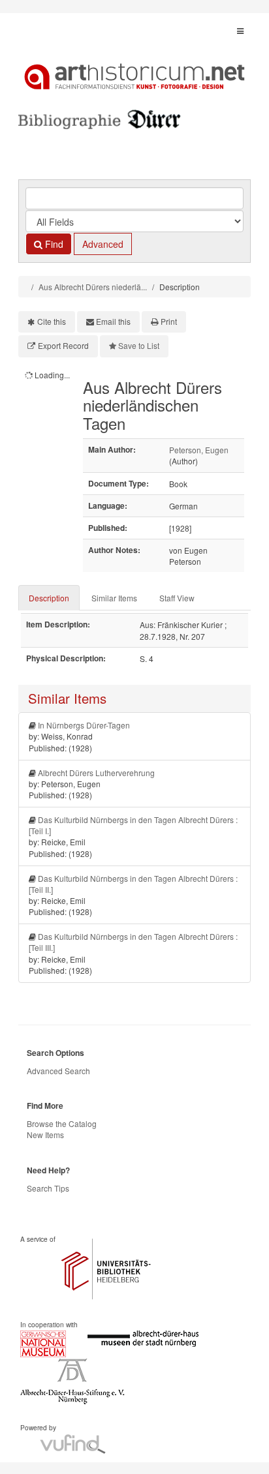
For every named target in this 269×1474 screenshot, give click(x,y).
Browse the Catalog (62, 1123)
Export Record (63, 345)
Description (49, 597)
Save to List (138, 345)
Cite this (51, 321)
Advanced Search (58, 1070)
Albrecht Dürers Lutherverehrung (96, 772)
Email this (113, 321)
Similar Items (114, 597)
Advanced (102, 243)
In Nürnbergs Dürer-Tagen (84, 724)
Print (169, 321)
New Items (45, 1134)
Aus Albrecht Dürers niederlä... (93, 286)
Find (52, 243)
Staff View (177, 597)
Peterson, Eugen (199, 449)
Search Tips (48, 1188)
